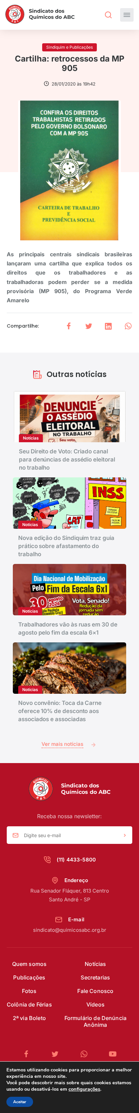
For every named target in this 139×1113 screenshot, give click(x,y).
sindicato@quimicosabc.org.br (69, 930)
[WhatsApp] (86, 1054)
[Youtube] (113, 1054)
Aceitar (19, 1102)
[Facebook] (29, 1054)
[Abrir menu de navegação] (127, 15)
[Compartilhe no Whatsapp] (128, 326)
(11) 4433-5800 (76, 859)
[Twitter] (57, 1054)
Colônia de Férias (29, 1004)
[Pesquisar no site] (108, 15)
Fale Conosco (95, 991)
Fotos (29, 991)
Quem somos (29, 964)
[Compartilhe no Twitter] (89, 326)
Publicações (29, 977)
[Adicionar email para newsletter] (124, 835)
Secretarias (95, 977)
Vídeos (95, 1004)
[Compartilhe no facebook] (69, 326)
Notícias (95, 964)
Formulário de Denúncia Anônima (95, 1021)
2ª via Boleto (29, 1018)
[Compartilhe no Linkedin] (108, 326)
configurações (84, 1089)
